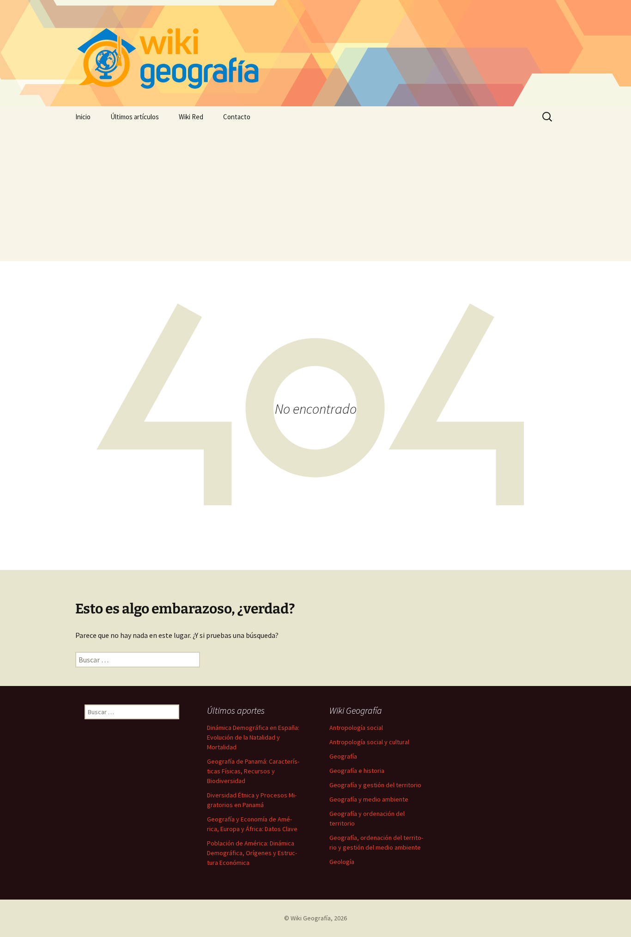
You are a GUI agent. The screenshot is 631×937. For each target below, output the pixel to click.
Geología (341, 861)
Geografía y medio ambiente (368, 799)
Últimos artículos (134, 116)
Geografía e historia (356, 770)
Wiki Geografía (311, 918)
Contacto (236, 116)
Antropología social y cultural (369, 742)
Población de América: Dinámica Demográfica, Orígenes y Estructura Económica (252, 853)
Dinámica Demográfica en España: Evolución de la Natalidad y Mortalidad (253, 737)
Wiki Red (191, 116)
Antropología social (356, 727)
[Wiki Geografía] (315, 53)
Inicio (83, 116)
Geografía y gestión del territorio (375, 785)
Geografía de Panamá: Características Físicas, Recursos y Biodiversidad (253, 771)
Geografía (343, 756)
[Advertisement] (315, 196)
